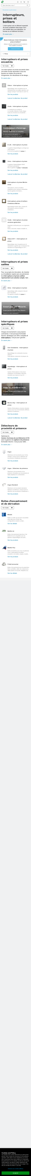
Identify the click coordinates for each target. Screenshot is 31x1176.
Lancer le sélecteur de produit (17, 98)
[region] (15, 131)
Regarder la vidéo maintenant (10, 313)
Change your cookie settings (15, 1168)
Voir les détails (12, 523)
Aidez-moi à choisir (15, 48)
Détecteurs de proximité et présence (13, 427)
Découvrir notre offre (8, 394)
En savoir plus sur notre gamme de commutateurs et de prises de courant (12, 135)
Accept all (15, 1173)
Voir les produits (13, 94)
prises (22, 151)
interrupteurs (25, 167)
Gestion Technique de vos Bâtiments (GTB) (15, 438)
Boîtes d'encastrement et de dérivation (14, 502)
